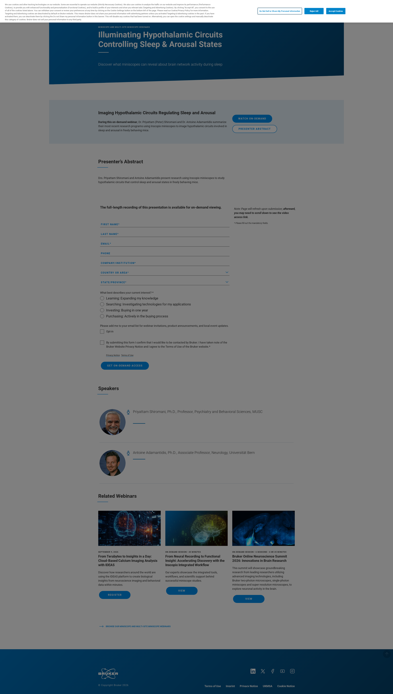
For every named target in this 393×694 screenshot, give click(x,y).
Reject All (314, 11)
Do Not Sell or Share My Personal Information (279, 11)
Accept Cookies (336, 11)
